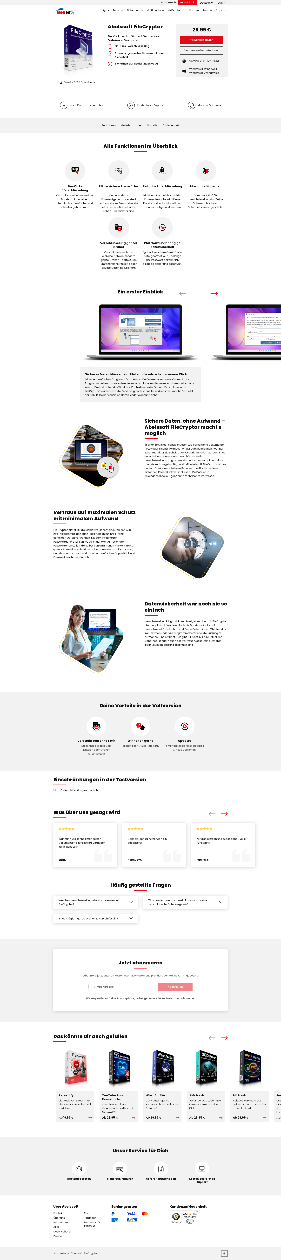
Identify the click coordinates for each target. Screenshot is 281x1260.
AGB (56, 1227)
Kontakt (58, 1213)
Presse (57, 1236)
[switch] (190, 1221)
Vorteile (152, 125)
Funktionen (109, 125)
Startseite (59, 1253)
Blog (86, 1213)
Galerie (125, 125)
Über (139, 125)
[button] (183, 294)
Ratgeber (90, 1218)
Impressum (60, 1222)
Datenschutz (61, 1231)
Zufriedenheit (170, 125)
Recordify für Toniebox (92, 1224)
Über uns (59, 1218)
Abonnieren (175, 987)
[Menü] (197, 1212)
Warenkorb (168, 2)
